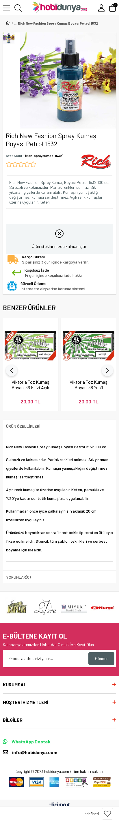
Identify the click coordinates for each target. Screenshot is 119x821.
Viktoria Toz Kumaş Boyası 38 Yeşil (88, 384)
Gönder (101, 658)
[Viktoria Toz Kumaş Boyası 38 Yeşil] (88, 346)
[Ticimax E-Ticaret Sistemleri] (59, 805)
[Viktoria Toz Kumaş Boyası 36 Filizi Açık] (30, 346)
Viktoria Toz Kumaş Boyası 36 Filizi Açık (30, 384)
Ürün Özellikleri (23, 426)
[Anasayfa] (12, 23)
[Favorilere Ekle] (107, 814)
